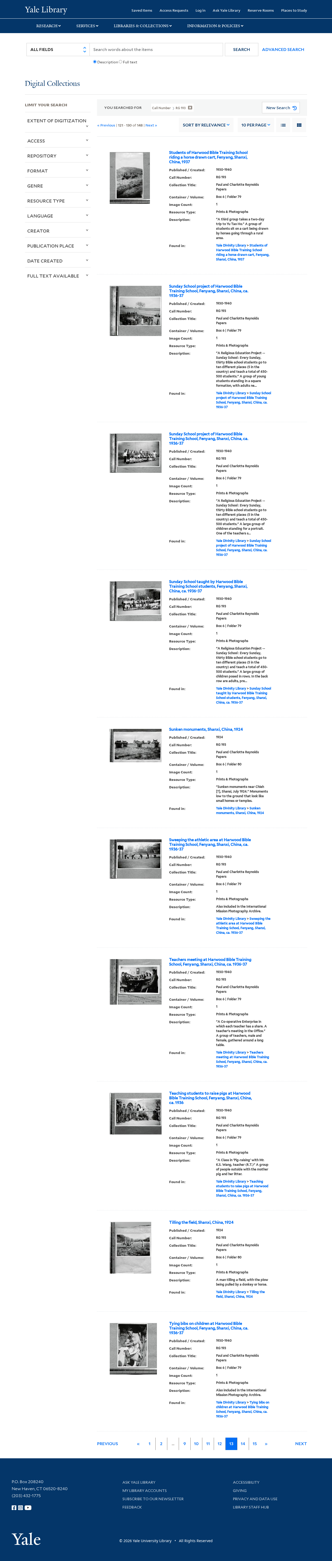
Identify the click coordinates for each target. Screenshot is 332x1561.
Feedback (132, 1507)
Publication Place (50, 246)
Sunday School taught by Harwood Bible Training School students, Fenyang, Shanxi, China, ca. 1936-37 (208, 586)
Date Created (45, 261)
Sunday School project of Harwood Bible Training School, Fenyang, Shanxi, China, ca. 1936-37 (208, 291)
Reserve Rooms (261, 10)
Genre (35, 186)
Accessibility (246, 1482)
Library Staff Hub (251, 1507)
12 (220, 1443)
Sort (204, 125)
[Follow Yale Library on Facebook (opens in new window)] (14, 1507)
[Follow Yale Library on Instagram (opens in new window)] (20, 1507)
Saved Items (142, 10)
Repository (42, 156)
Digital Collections (52, 84)
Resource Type (46, 201)
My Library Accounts (144, 1491)
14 (243, 1443)
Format (37, 171)
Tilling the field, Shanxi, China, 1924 (201, 1222)
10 (253, 125)
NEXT (301, 1443)
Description (107, 62)
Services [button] (85, 25)
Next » (151, 125)
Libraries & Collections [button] (141, 25)
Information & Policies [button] (213, 25)
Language (40, 216)
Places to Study (294, 10)
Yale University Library (46, 9)
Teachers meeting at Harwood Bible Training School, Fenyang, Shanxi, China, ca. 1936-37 (210, 962)
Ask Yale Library (226, 10)
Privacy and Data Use (255, 1499)
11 (208, 1443)
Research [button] (47, 25)
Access (36, 141)
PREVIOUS (107, 1443)
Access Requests (174, 10)
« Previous (106, 125)
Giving (240, 1491)
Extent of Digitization (56, 120)
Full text (130, 62)
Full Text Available (53, 276)
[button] (241, 49)
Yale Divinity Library (231, 245)
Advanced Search (283, 49)
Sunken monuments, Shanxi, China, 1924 (206, 729)
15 (255, 1443)
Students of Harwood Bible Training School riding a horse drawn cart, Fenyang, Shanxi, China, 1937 (208, 157)
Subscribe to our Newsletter (153, 1499)
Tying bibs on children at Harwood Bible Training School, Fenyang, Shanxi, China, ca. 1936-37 (208, 1328)
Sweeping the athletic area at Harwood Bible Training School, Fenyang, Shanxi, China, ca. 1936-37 (210, 845)
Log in (200, 10)
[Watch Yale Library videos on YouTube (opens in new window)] (28, 1507)
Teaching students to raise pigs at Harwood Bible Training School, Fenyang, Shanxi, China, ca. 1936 (210, 1098)
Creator (38, 231)
